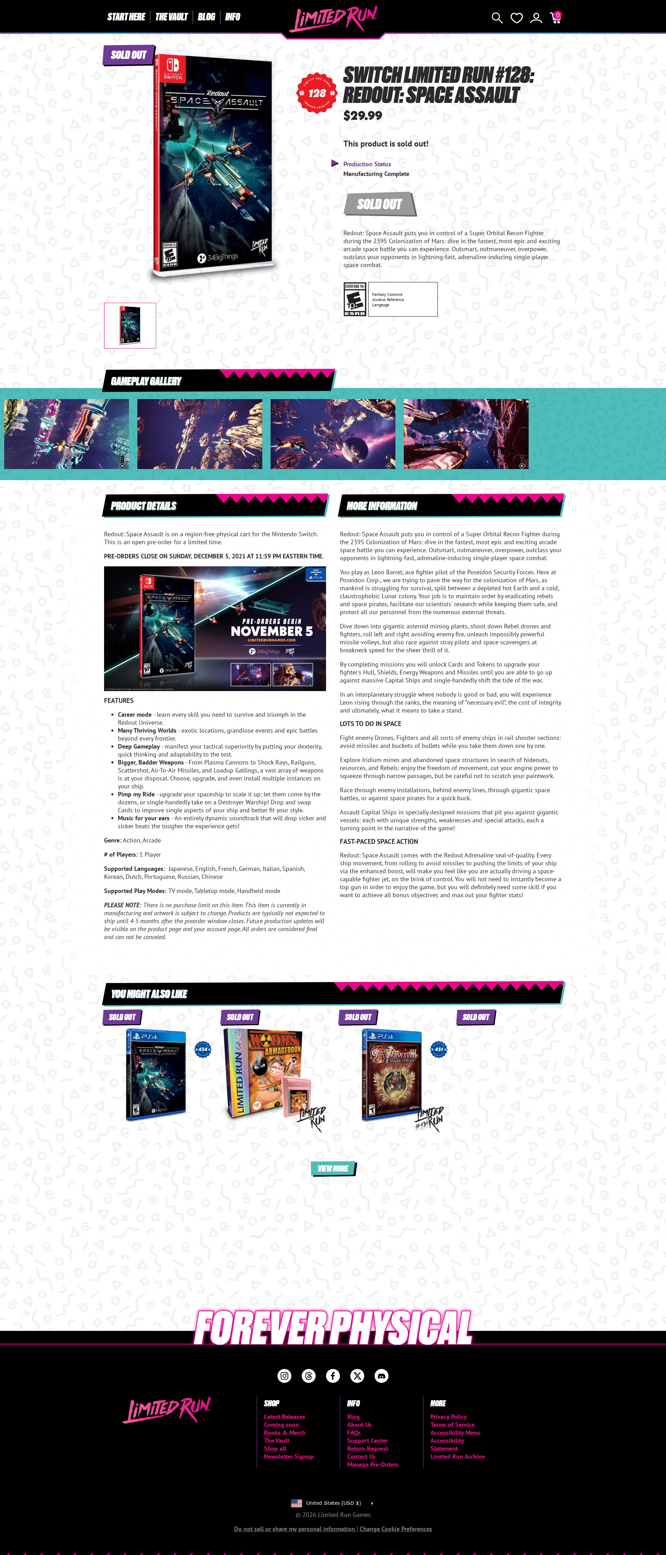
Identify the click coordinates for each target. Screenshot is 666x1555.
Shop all (275, 1448)
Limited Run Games (333, 19)
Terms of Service (452, 1425)
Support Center (367, 1440)
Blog (206, 16)
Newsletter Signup (289, 1456)
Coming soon (281, 1425)
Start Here (126, 16)
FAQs (354, 1433)
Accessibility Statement (447, 1444)
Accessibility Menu (455, 1433)
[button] (115, 162)
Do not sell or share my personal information (295, 1529)
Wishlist (517, 18)
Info (232, 16)
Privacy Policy (448, 1417)
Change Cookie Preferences (396, 1529)
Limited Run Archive (457, 1456)
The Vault (171, 16)
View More (333, 1168)
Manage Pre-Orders (372, 1464)
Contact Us (361, 1456)
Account (536, 18)
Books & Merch (285, 1433)
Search (497, 18)
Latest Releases (284, 1417)
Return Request (367, 1448)
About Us (359, 1425)
